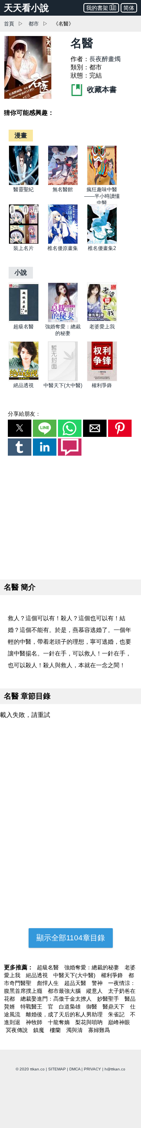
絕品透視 (23, 385)
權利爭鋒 (102, 385)
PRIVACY (92, 1069)
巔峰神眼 (119, 1022)
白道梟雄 (70, 1006)
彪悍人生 (48, 983)
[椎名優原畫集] (63, 242)
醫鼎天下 (114, 1006)
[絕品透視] (24, 379)
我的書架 (97, 8)
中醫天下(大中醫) (62, 385)
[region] (70, 516)
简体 (128, 8)
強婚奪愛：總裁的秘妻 (92, 967)
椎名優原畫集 (62, 248)
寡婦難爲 (99, 1030)
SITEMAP (57, 1069)
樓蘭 (56, 1030)
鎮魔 (39, 1030)
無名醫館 (62, 189)
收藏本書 (101, 89)
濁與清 (75, 1030)
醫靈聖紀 (23, 189)
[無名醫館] (63, 183)
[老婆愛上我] (102, 321)
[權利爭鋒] (102, 379)
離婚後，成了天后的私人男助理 (65, 1014)
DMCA (74, 1069)
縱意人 (95, 991)
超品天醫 (76, 983)
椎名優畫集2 (102, 248)
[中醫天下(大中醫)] (63, 379)
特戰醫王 (32, 1006)
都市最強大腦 (65, 991)
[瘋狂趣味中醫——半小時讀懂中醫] (102, 183)
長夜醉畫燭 (105, 59)
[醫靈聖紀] (24, 183)
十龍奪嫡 (59, 1022)
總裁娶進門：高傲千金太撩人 (56, 999)
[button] (19, 428)
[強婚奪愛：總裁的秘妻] (63, 321)
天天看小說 (26, 8)
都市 (34, 24)
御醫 (92, 1006)
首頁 (9, 24)
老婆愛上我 (102, 327)
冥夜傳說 (17, 1030)
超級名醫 (23, 327)
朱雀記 (117, 1014)
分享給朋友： (24, 414)
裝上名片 (23, 248)
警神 (98, 983)
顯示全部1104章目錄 (70, 938)
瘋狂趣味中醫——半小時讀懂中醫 (102, 196)
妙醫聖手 (109, 999)
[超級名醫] (24, 321)
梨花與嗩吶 (89, 1022)
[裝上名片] (24, 242)
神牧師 (35, 1022)
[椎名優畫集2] (102, 242)
